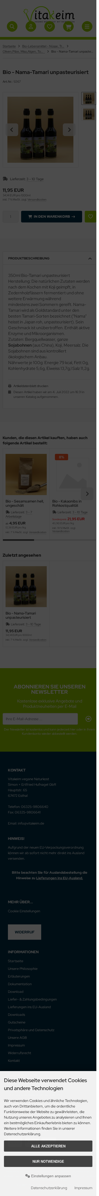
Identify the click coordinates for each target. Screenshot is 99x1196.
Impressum (83, 1187)
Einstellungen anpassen (50, 1176)
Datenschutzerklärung (49, 1187)
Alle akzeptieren (48, 1146)
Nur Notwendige (48, 1162)
